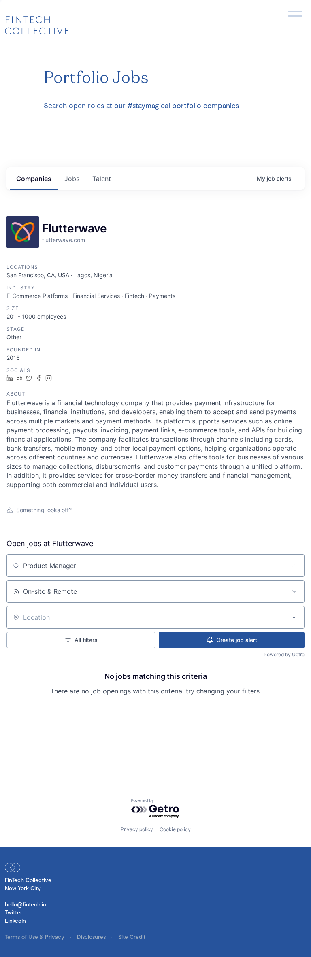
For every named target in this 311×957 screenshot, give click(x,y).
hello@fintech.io (25, 904)
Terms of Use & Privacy (35, 936)
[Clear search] (294, 565)
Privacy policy (137, 829)
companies (33, 178)
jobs (71, 178)
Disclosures (92, 936)
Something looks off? (44, 509)
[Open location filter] (294, 617)
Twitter (13, 912)
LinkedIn (15, 920)
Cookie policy (175, 829)
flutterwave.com (63, 239)
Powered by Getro (284, 654)
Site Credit (131, 936)
